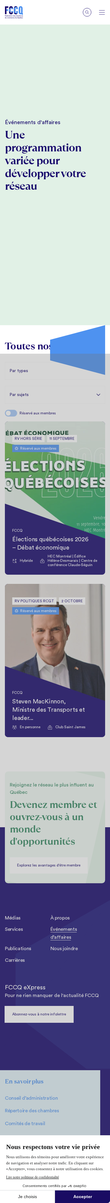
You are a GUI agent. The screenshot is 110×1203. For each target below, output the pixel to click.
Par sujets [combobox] (19, 395)
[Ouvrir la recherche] (87, 12)
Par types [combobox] (18, 371)
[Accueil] (18, 12)
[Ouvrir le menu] (102, 12)
